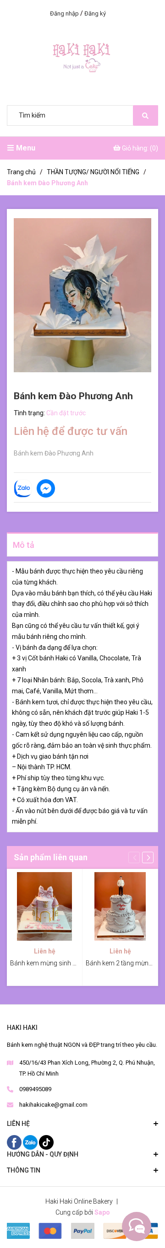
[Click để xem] (82, 295)
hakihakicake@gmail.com (53, 1104)
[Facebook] (15, 1142)
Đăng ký (95, 13)
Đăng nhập (64, 13)
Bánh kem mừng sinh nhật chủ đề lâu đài (68, 963)
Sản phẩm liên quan (51, 857)
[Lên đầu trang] (135, 1226)
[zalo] (31, 1142)
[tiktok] (46, 1142)
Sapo (102, 1212)
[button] (148, 857)
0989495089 (35, 1089)
